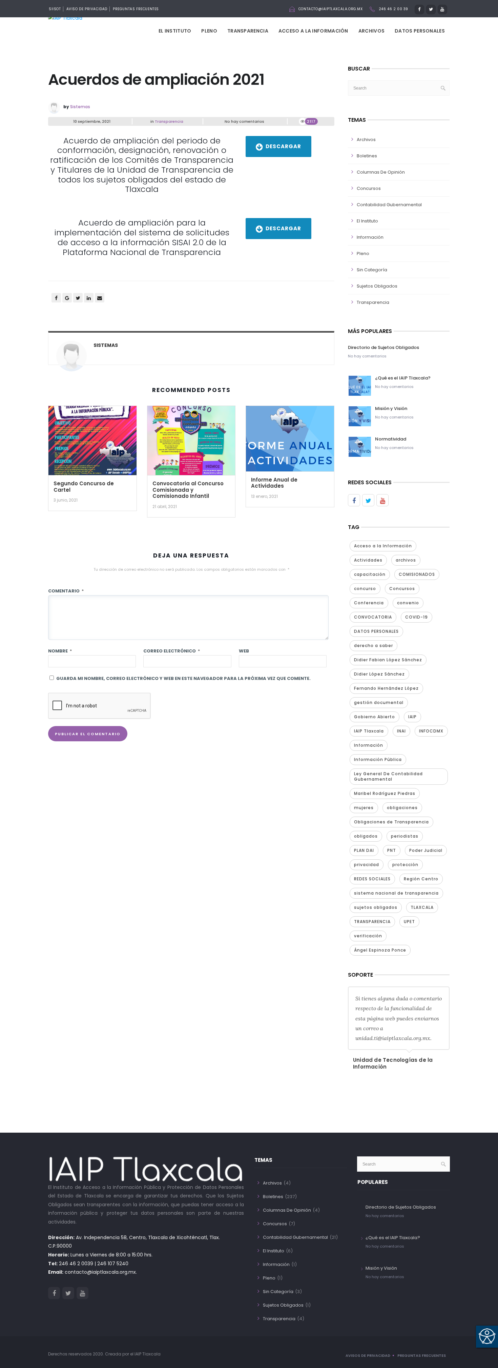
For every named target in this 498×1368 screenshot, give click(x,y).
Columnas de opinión (381, 172)
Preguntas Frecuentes (136, 9)
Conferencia (369, 603)
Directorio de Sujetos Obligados (383, 347)
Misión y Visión (391, 408)
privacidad (366, 864)
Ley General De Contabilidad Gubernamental (388, 776)
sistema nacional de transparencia (396, 893)
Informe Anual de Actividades (274, 483)
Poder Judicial (425, 850)
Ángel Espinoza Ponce (380, 950)
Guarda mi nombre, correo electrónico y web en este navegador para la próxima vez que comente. (183, 678)
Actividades (368, 560)
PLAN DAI (364, 850)
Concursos (369, 188)
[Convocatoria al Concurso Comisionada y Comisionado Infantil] (191, 442)
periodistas (404, 836)
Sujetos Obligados (377, 286)
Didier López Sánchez (379, 674)
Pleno (209, 30)
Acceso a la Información (313, 30)
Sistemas (80, 107)
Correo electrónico (171, 651)
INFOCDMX (431, 731)
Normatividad (390, 439)
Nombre (60, 651)
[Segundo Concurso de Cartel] (92, 442)
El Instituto (175, 30)
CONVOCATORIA (373, 617)
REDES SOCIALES (372, 879)
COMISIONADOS (417, 574)
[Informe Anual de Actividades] (290, 440)
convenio (408, 603)
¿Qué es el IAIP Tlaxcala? (403, 378)
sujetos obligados (375, 907)
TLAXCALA (422, 907)
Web (244, 651)
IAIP (412, 717)
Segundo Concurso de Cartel (84, 486)
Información (370, 237)
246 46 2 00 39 (393, 9)
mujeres (364, 807)
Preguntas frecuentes (421, 1355)
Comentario (66, 591)
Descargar (283, 146)
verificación (368, 936)
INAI (401, 731)
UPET (409, 921)
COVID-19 (416, 617)
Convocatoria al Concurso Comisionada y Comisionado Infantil (188, 490)
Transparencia (247, 30)
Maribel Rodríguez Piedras (384, 793)
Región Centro (421, 879)
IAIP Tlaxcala (369, 731)
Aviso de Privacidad (86, 9)
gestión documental (378, 702)
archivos (406, 560)
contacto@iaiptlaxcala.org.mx (330, 9)
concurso (365, 588)
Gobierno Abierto (374, 717)
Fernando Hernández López (386, 688)
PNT (391, 850)
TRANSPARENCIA (372, 921)
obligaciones (402, 807)
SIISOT (55, 9)
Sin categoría (372, 270)
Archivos (371, 30)
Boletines (367, 156)
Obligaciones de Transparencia (391, 822)
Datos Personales (420, 30)
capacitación (370, 574)
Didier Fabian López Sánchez (388, 660)
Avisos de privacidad (368, 1355)
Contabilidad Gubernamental (389, 204)
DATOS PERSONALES (376, 631)
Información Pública (378, 759)
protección (405, 864)
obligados (366, 836)
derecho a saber (373, 645)
